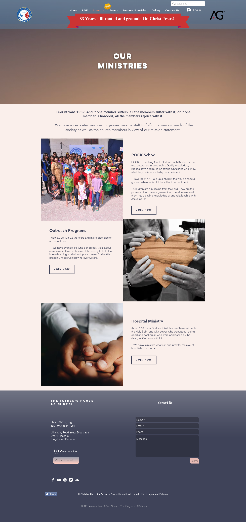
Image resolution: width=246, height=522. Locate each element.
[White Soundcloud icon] (77, 480)
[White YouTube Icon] (59, 480)
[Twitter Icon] (71, 480)
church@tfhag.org (61, 422)
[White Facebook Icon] (53, 480)
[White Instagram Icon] (65, 480)
